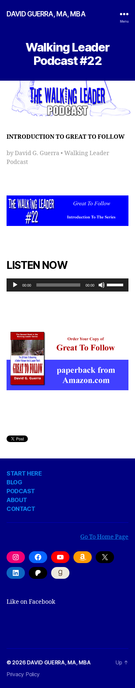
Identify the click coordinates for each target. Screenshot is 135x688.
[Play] (15, 285)
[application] (67, 285)
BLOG (14, 482)
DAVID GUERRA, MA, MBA (46, 13)
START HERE (24, 473)
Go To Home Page (104, 537)
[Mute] (101, 285)
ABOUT (17, 499)
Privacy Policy (23, 674)
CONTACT (21, 508)
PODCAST (21, 491)
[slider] (116, 284)
